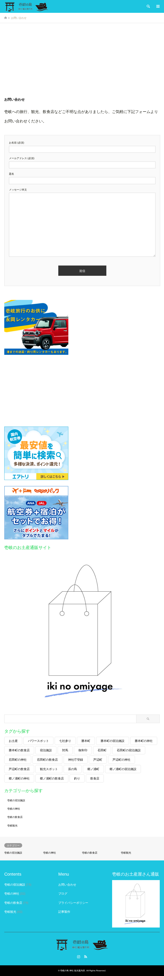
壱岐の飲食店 (15, 817)
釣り (77, 778)
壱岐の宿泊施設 (16, 800)
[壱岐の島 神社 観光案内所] (26, 6)
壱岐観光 (12, 825)
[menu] (157, 6)
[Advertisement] (82, 64)
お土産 (13, 741)
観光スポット (49, 769)
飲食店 (94, 778)
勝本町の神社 (144, 741)
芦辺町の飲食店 (19, 769)
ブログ (62, 893)
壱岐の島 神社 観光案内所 (72, 970)
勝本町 (85, 741)
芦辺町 (97, 759)
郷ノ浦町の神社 (19, 778)
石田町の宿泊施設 (129, 750)
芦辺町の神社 (121, 759)
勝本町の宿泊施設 (112, 741)
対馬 (65, 750)
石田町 (102, 750)
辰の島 (72, 769)
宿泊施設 (46, 750)
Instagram (78, 956)
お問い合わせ (67, 884)
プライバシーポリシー (73, 903)
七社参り (65, 741)
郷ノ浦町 (93, 769)
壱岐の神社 (13, 808)
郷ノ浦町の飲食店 (52, 778)
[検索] (148, 6)
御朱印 (82, 750)
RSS (85, 956)
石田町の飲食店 (47, 759)
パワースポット (38, 741)
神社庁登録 (75, 759)
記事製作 (64, 912)
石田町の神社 (18, 759)
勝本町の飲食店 (19, 750)
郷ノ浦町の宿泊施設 (123, 769)
